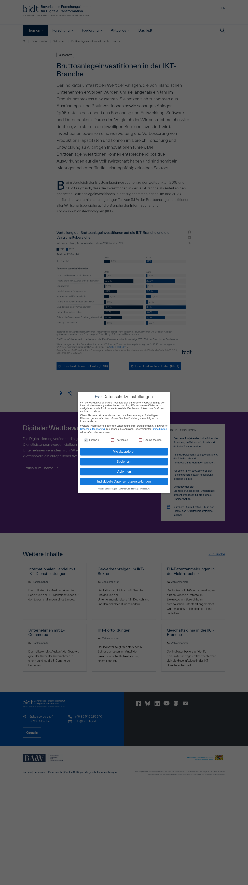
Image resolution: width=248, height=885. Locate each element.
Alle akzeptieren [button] (124, 451)
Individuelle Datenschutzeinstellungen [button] (124, 481)
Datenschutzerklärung (92, 428)
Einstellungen (159, 428)
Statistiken (122, 439)
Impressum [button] (145, 489)
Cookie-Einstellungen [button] (107, 489)
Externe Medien (152, 439)
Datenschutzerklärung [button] (128, 489)
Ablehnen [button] (124, 471)
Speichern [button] (124, 461)
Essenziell (94, 439)
